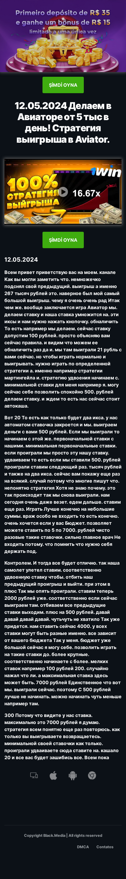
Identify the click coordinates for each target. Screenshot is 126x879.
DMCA (83, 847)
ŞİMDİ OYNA (63, 85)
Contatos (104, 847)
